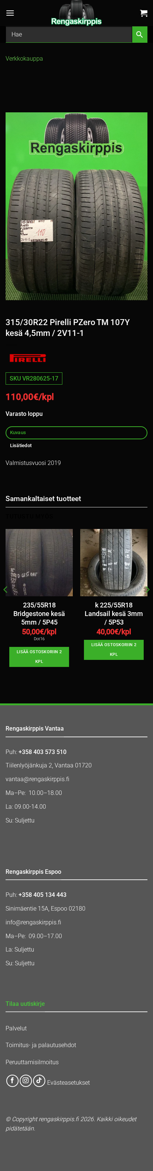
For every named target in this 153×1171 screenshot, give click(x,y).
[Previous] (5, 604)
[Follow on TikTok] (39, 1081)
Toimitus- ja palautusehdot (41, 1045)
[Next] (147, 604)
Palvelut (16, 1028)
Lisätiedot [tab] (21, 445)
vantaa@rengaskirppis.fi (37, 779)
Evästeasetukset (68, 1083)
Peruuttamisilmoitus (32, 1062)
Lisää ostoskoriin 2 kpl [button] (39, 656)
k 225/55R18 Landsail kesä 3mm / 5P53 (114, 613)
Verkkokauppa (24, 58)
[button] (10, 13)
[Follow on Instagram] (26, 1081)
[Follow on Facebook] (12, 1081)
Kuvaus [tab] (18, 432)
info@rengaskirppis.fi (33, 922)
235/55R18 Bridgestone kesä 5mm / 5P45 (39, 613)
